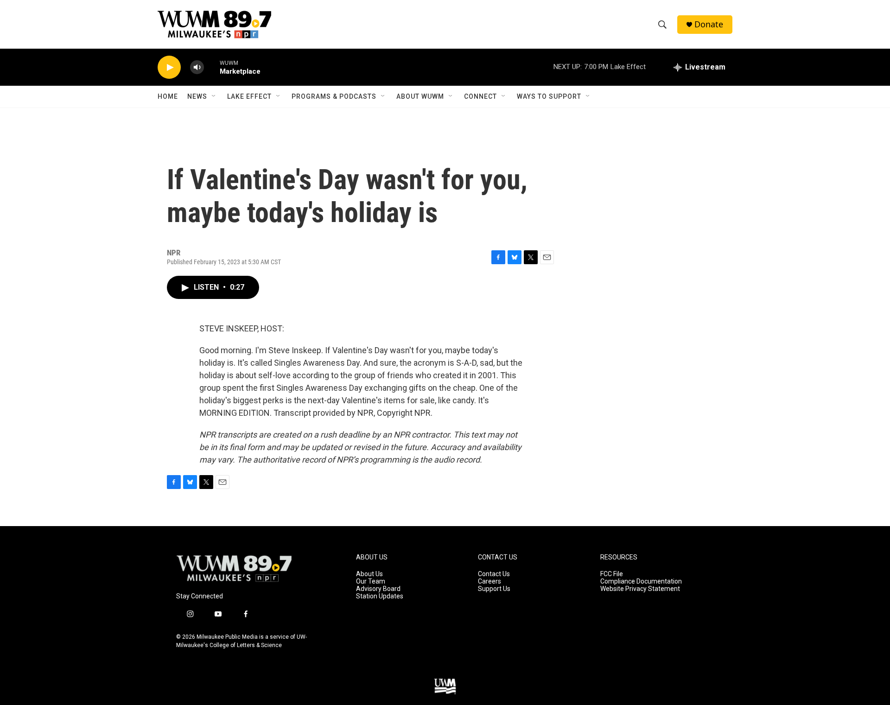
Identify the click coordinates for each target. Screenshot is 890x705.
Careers (489, 581)
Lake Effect (249, 96)
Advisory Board (378, 588)
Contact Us (494, 574)
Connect (480, 96)
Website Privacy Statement (640, 588)
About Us (369, 574)
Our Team (370, 581)
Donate (708, 24)
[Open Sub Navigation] (214, 96)
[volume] (197, 67)
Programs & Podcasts (334, 96)
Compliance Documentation (641, 581)
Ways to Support (549, 96)
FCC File (611, 574)
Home (168, 96)
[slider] (211, 67)
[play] (169, 67)
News (197, 96)
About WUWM (420, 96)
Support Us (494, 588)
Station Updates (379, 596)
